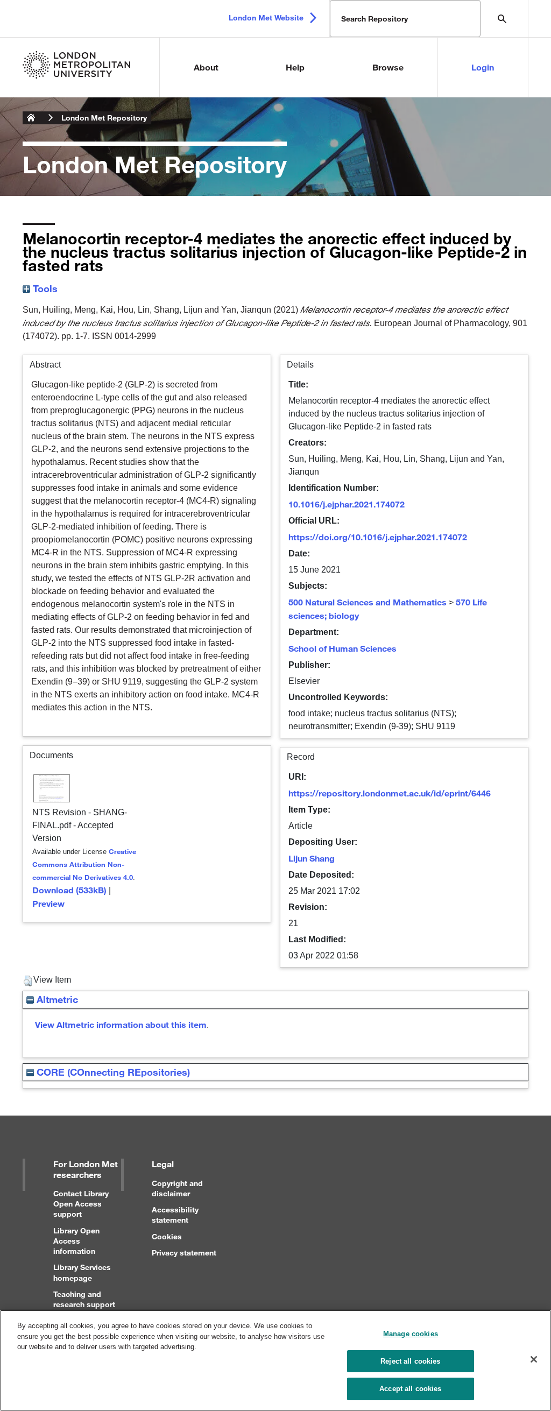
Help (295, 67)
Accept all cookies (410, 1389)
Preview (48, 903)
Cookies (167, 1236)
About (206, 67)
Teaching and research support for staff (84, 1304)
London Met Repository (104, 117)
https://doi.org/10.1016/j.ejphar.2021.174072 (377, 537)
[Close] (534, 1359)
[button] (28, 981)
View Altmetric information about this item (121, 1024)
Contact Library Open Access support (81, 1203)
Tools (44, 288)
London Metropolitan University (31, 117)
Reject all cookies (410, 1361)
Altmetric (56, 999)
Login (482, 67)
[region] (275, 1360)
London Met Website (266, 17)
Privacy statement (184, 1252)
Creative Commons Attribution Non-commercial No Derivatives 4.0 (84, 864)
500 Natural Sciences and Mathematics (367, 602)
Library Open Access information (76, 1240)
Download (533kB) (69, 890)
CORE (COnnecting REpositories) (112, 1072)
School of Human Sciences (342, 648)
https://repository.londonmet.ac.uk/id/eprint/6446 (389, 793)
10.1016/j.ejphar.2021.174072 (346, 504)
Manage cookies (410, 1334)
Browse (388, 67)
